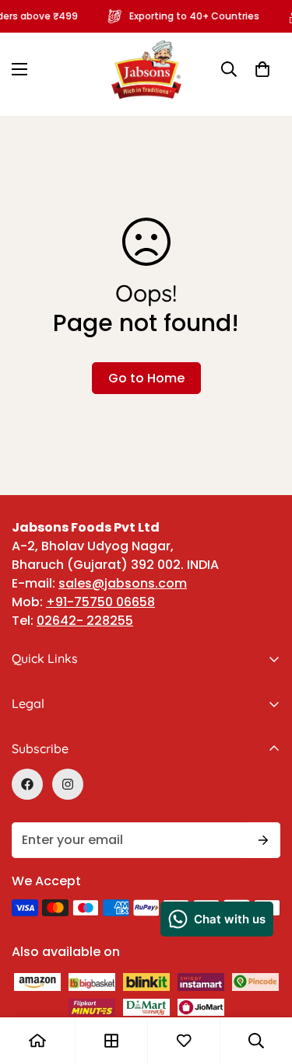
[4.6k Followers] (67, 784)
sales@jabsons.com (122, 583)
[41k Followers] (27, 784)
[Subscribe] (263, 840)
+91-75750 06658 (100, 602)
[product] (37, 1040)
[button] (262, 69)
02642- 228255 (85, 621)
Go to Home (146, 378)
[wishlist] (184, 1040)
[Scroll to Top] (264, 936)
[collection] (111, 1040)
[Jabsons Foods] (146, 69)
